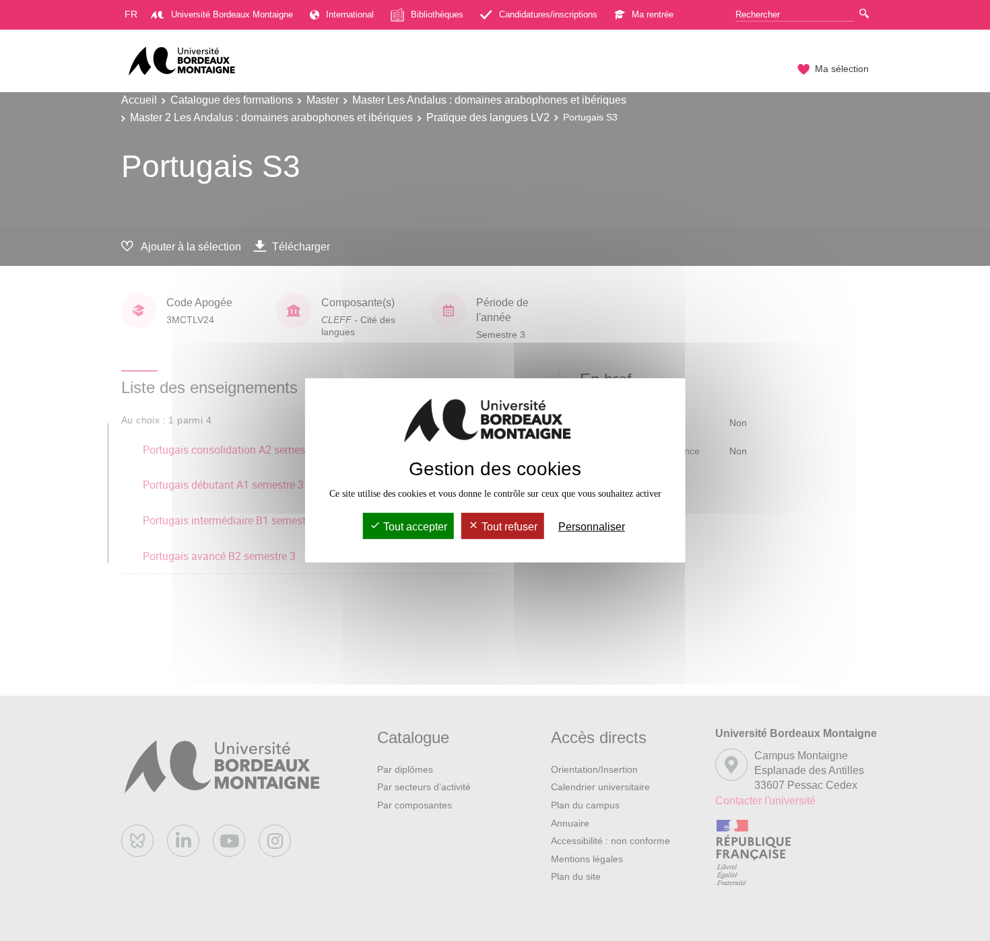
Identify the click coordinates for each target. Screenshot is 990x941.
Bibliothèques (437, 14)
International (350, 14)
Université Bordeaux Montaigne (232, 14)
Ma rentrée (652, 14)
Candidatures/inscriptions (548, 14)
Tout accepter (414, 526)
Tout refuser (508, 526)
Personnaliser (591, 526)
